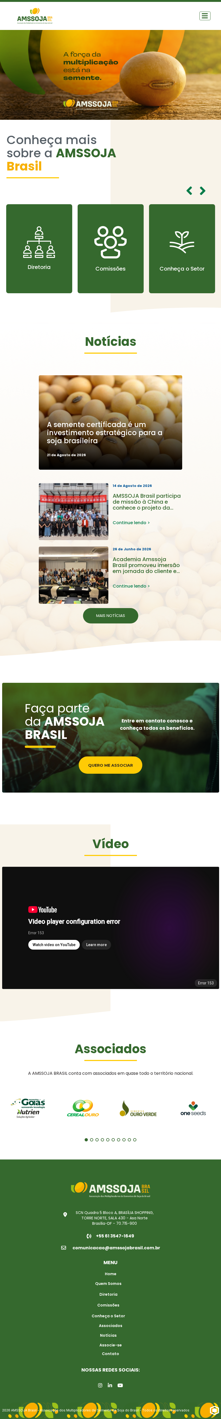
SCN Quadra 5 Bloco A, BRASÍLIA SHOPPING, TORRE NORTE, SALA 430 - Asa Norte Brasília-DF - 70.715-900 (115, 1218)
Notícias (108, 1335)
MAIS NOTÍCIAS (110, 615)
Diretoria (108, 1294)
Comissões (39, 268)
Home (110, 1274)
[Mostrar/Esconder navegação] (204, 16)
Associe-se (110, 1345)
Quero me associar (110, 765)
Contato (110, 1353)
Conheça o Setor (110, 268)
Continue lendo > (131, 523)
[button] (202, 191)
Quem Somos (182, 262)
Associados (110, 1325)
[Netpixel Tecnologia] (214, 1410)
